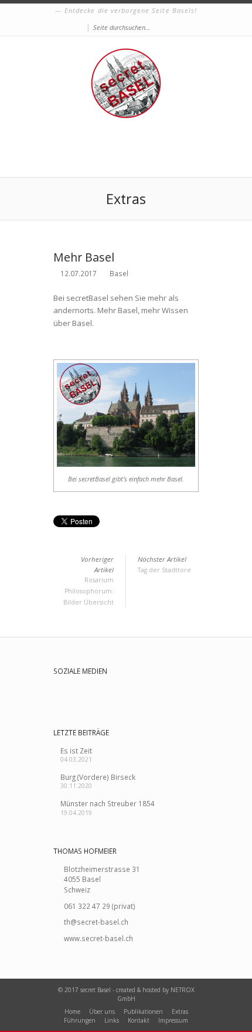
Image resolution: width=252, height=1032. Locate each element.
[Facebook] (80, 28)
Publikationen (143, 1011)
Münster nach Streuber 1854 (107, 803)
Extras (180, 1011)
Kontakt (138, 1020)
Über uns (102, 1011)
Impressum (173, 1020)
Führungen (80, 1020)
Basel (119, 273)
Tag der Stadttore (164, 564)
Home (72, 1011)
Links (111, 1020)
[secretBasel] (126, 83)
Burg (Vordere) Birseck (97, 777)
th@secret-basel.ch (96, 921)
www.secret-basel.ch (98, 938)
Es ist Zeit (76, 750)
